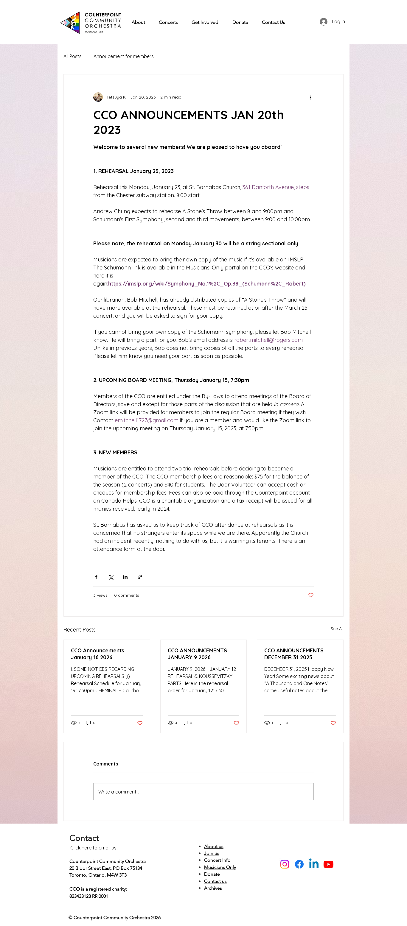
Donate (212, 874)
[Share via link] (140, 577)
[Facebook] (299, 864)
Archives (213, 888)
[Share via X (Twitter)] (111, 577)
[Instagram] (285, 864)
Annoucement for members (124, 56)
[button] (138, 22)
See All (337, 628)
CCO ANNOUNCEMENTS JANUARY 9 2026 (197, 654)
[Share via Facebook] (96, 577)
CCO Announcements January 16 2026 (97, 654)
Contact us (215, 881)
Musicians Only (220, 867)
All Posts (72, 56)
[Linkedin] (314, 864)
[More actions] (310, 97)
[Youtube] (328, 864)
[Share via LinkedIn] (125, 577)
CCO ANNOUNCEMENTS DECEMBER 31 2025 (294, 654)
